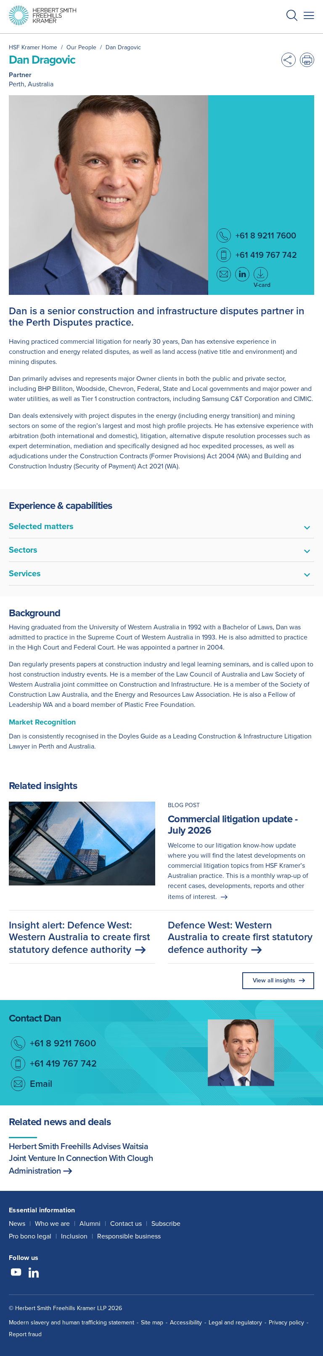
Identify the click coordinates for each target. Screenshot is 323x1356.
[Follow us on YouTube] (16, 1273)
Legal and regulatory (235, 1322)
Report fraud (25, 1334)
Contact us (126, 1223)
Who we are (52, 1223)
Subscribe (165, 1223)
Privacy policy (286, 1322)
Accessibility (186, 1322)
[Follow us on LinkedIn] (34, 1273)
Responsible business (129, 1236)
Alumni (90, 1223)
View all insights (274, 980)
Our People (81, 47)
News (17, 1223)
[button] (291, 16)
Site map (152, 1322)
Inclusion (74, 1236)
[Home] (42, 15)
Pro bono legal (30, 1236)
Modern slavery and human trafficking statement (71, 1322)
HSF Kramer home (33, 47)
